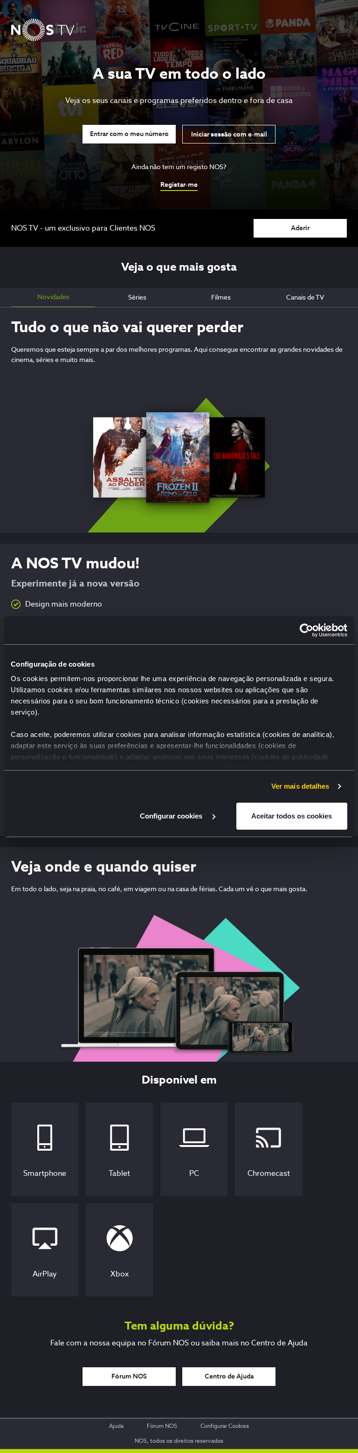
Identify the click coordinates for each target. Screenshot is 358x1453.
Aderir (300, 228)
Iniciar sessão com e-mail (229, 134)
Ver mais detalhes (300, 786)
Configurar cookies (172, 816)
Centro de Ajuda (229, 1376)
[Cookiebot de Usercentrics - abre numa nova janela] (306, 630)
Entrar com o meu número (129, 134)
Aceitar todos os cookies (291, 816)
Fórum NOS (129, 1376)
